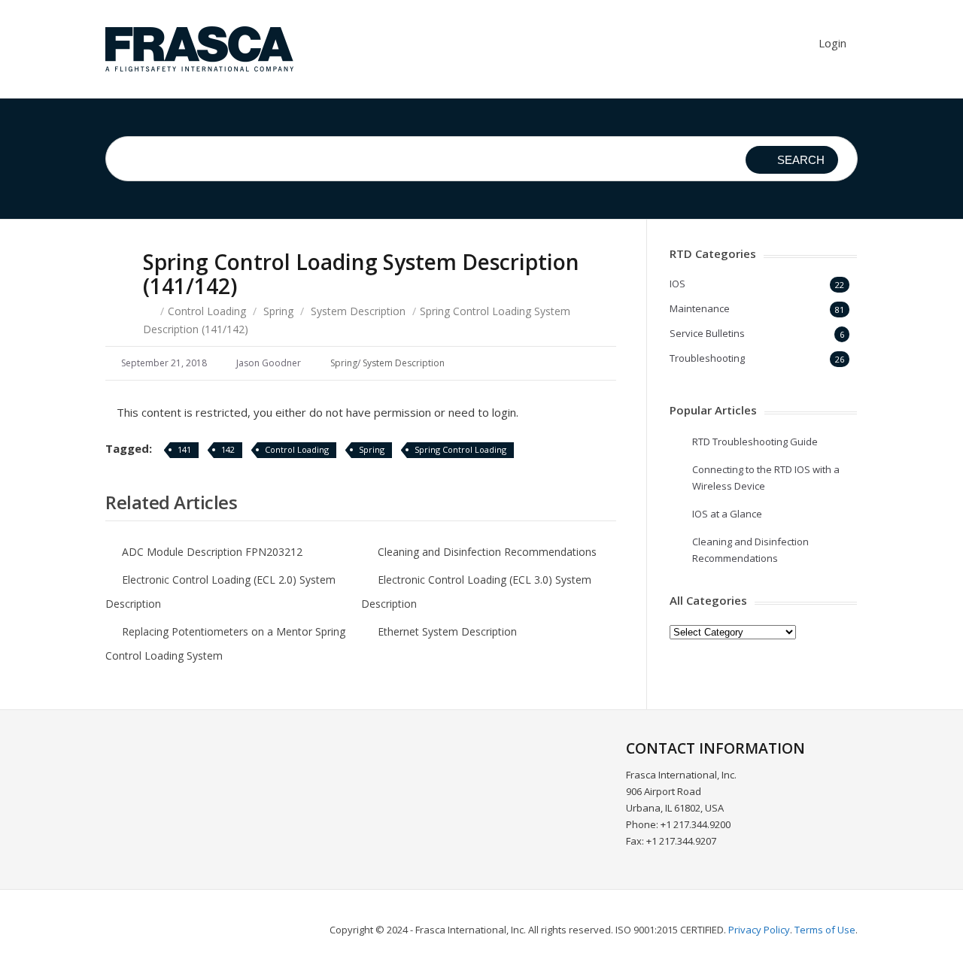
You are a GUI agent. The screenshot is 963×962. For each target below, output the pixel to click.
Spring (278, 311)
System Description (358, 311)
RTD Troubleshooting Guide (755, 441)
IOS (677, 283)
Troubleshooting (707, 358)
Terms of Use (824, 929)
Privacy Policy (759, 929)
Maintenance (700, 308)
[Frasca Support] (199, 48)
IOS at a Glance (727, 513)
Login (832, 42)
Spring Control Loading (460, 449)
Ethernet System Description (447, 631)
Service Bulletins (707, 333)
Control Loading (207, 311)
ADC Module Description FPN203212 (212, 552)
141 (184, 449)
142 (228, 449)
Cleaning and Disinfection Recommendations (487, 552)
